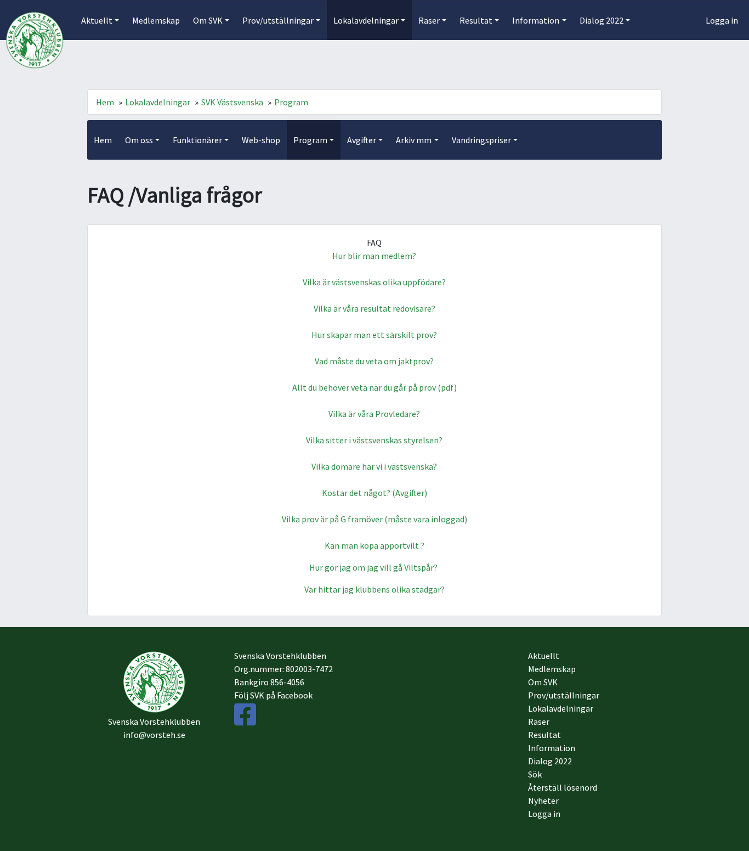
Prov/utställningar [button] (278, 20)
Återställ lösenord (562, 787)
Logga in (722, 20)
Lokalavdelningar (157, 102)
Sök (535, 774)
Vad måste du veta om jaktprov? (374, 361)
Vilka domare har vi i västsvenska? (374, 466)
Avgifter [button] (361, 139)
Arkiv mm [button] (414, 139)
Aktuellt (543, 655)
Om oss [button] (139, 139)
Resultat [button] (475, 20)
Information (551, 747)
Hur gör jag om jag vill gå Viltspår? (374, 567)
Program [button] (310, 139)
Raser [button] (429, 20)
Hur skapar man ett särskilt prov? (374, 334)
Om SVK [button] (208, 20)
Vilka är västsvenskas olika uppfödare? (374, 282)
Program (291, 102)
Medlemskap (156, 20)
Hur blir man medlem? (374, 255)
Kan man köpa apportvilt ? (374, 545)
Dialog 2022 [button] (601, 20)
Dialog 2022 (550, 761)
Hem (105, 102)
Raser (538, 721)
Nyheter (543, 800)
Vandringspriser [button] (481, 139)
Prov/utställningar (563, 695)
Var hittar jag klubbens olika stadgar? (374, 589)
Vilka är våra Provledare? (374, 413)
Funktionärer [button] (197, 139)
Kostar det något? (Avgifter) (374, 492)
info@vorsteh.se (154, 734)
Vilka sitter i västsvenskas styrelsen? (374, 440)
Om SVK (543, 682)
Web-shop (261, 139)
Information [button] (535, 20)
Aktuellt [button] (96, 20)
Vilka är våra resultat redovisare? (374, 308)
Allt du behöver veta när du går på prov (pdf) (374, 387)
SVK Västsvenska (232, 102)
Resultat (544, 734)
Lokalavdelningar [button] (366, 20)
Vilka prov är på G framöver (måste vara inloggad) (374, 519)
